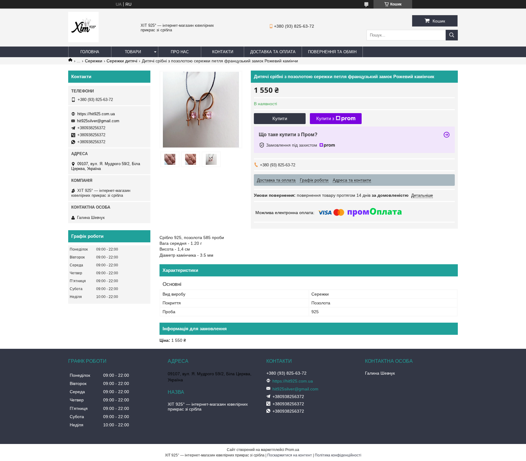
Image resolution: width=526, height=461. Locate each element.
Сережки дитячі (122, 60)
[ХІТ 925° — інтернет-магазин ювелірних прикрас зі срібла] (83, 40)
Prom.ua (292, 450)
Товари (133, 52)
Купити (279, 118)
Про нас (180, 52)
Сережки (93, 60)
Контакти (222, 52)
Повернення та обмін (332, 52)
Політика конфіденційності (338, 455)
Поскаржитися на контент (289, 455)
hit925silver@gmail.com (98, 121)
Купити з (325, 118)
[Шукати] (452, 35)
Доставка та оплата (273, 52)
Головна (89, 52)
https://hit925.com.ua (96, 114)
